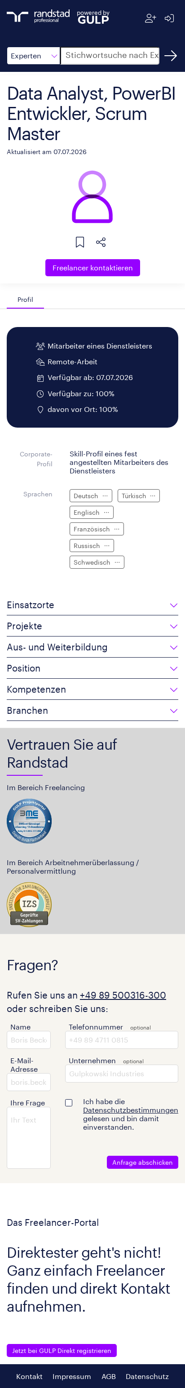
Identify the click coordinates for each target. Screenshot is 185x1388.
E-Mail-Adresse (24, 1064)
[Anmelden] (169, 18)
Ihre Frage (27, 1102)
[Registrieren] (150, 18)
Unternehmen (92, 1060)
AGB (108, 1376)
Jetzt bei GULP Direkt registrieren (61, 1350)
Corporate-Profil (36, 459)
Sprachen (38, 494)
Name (20, 1026)
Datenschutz (147, 1376)
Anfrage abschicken (142, 1162)
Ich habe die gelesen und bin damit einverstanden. (130, 1114)
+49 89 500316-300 (123, 995)
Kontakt (29, 1376)
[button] (33, 56)
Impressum (72, 1376)
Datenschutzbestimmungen (130, 1109)
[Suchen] (170, 56)
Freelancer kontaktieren (93, 267)
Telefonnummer (96, 1026)
